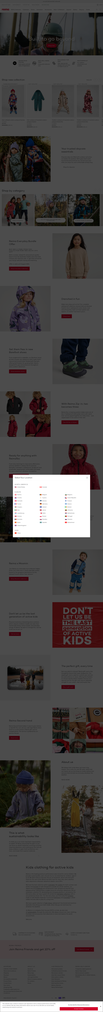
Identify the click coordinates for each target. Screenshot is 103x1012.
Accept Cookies (78, 1009)
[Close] (100, 1006)
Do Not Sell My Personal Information (78, 1004)
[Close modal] (87, 478)
